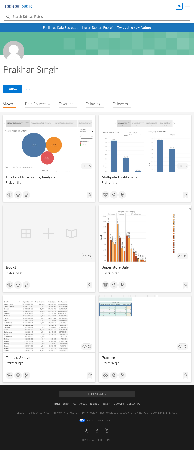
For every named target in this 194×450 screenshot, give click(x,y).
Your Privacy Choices (101, 420)
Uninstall (141, 413)
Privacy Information (66, 413)
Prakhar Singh (14, 182)
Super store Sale (115, 267)
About (83, 403)
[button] (87, 430)
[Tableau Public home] (18, 6)
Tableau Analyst (18, 358)
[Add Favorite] (89, 195)
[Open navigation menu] (187, 6)
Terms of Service (38, 413)
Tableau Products (100, 403)
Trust (57, 403)
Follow (12, 89)
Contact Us (133, 403)
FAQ (74, 403)
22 (185, 256)
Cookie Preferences (164, 413)
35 (89, 166)
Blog (66, 403)
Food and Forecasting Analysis (30, 177)
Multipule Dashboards (119, 177)
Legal (20, 413)
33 (185, 166)
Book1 (11, 267)
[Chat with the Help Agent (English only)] (179, 6)
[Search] (8, 17)
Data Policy (89, 413)
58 (89, 346)
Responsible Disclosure (116, 413)
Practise (108, 358)
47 (185, 346)
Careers (119, 403)
